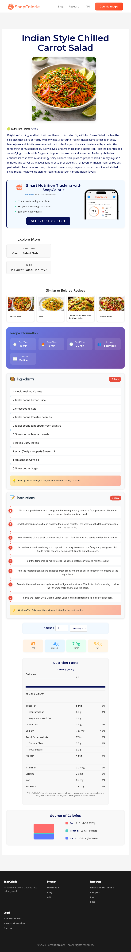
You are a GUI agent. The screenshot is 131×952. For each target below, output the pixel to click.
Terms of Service (14, 923)
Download (53, 887)
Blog (61, 6)
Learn (93, 897)
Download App (109, 6)
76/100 (34, 128)
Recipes (95, 892)
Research (75, 6)
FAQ (92, 902)
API (88, 6)
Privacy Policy (12, 918)
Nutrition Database (102, 887)
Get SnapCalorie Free (48, 221)
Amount (49, 628)
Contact (9, 928)
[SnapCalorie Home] (24, 6)
